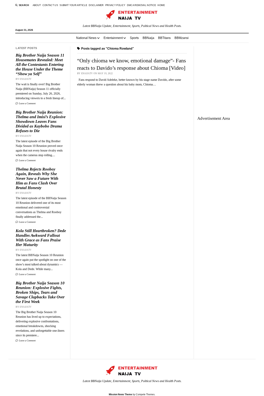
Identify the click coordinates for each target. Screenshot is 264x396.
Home (161, 5)
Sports (134, 38)
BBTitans (164, 38)
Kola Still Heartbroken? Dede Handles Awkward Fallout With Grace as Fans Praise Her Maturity (41, 237)
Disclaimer (96, 5)
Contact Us (50, 5)
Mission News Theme (120, 394)
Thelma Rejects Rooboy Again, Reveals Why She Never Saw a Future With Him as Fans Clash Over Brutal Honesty (37, 178)
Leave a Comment (27, 103)
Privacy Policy (115, 5)
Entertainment (113, 38)
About (37, 5)
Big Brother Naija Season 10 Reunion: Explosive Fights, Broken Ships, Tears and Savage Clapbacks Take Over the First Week (40, 292)
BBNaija (148, 38)
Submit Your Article (73, 5)
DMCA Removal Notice (141, 5)
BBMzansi (182, 38)
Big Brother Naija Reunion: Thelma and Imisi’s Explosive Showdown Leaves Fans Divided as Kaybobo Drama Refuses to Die (41, 121)
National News (86, 38)
